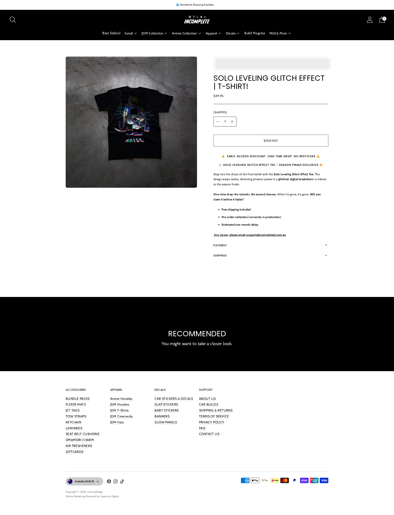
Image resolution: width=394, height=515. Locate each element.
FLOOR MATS (76, 404)
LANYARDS (74, 428)
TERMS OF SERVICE (214, 416)
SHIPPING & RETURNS (216, 410)
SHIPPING (220, 255)
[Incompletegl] (197, 20)
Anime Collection (184, 33)
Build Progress (254, 33)
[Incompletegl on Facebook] (109, 482)
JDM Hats (117, 422)
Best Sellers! (111, 33)
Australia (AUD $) (84, 481)
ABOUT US (207, 399)
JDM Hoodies (119, 404)
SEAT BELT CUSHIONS (82, 434)
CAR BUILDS (208, 404)
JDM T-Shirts (119, 410)
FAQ (202, 428)
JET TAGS (72, 410)
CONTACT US (209, 434)
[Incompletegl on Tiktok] (122, 482)
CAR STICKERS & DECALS (174, 399)
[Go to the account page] (370, 19)
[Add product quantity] (218, 122)
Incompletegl (94, 491)
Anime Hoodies (121, 399)
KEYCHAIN (73, 422)
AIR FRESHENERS (79, 446)
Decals (231, 33)
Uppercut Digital (109, 496)
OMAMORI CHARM (80, 440)
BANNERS (162, 416)
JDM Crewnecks (121, 416)
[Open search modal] (12, 19)
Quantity (220, 112)
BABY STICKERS (167, 410)
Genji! (129, 33)
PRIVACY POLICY (211, 422)
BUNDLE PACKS (78, 399)
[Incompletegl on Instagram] (115, 482)
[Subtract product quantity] (232, 122)
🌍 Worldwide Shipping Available (195, 4)
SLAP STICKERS (166, 404)
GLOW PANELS (166, 422)
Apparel (211, 33)
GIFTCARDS (75, 452)
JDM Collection (153, 33)
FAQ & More (278, 33)
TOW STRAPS (76, 416)
